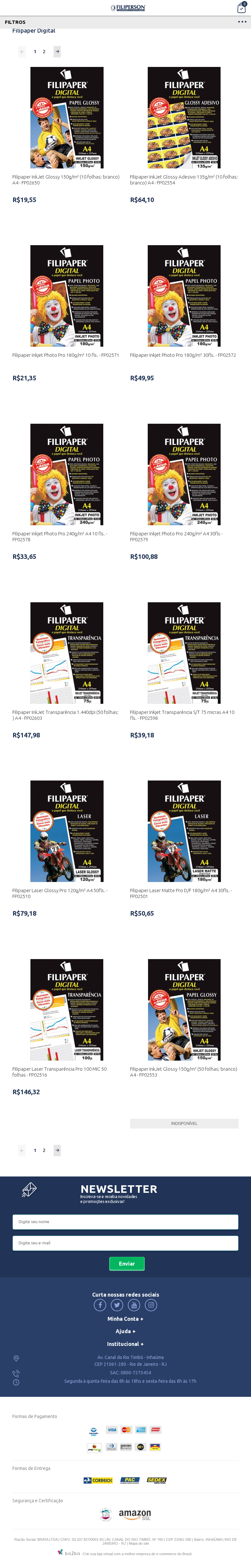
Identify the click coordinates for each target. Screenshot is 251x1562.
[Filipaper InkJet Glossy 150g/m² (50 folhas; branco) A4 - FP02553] (184, 1010)
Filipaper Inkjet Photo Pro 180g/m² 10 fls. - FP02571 (65, 355)
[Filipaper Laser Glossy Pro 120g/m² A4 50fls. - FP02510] (66, 831)
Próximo (57, 51)
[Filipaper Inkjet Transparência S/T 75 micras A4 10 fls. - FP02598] (184, 653)
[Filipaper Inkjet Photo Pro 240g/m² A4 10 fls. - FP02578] (66, 474)
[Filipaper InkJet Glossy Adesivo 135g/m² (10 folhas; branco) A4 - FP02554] (184, 117)
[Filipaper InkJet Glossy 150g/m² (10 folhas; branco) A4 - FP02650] (66, 117)
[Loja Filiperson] (128, 8)
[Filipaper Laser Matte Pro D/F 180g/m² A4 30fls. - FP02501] (184, 831)
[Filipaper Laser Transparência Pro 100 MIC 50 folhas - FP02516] (66, 1010)
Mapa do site (139, 1543)
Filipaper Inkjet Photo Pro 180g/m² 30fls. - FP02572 (183, 355)
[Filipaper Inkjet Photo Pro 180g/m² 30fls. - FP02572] (184, 296)
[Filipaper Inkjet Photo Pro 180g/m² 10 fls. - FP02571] (66, 296)
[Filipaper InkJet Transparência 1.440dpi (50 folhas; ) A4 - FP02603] (66, 653)
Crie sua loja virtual (98, 1554)
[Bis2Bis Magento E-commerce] (106, 1520)
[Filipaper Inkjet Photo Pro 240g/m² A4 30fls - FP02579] (184, 474)
